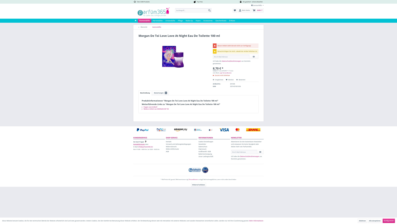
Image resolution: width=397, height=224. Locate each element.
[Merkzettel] (235, 10)
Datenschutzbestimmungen (231, 61)
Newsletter (202, 144)
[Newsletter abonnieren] (260, 152)
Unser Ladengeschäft (205, 156)
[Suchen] (209, 10)
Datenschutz (202, 147)
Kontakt (168, 142)
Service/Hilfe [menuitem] (257, 5)
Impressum (202, 149)
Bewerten (241, 80)
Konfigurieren (389, 221)
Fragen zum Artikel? (150, 107)
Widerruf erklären (198, 185)
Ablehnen (362, 221)
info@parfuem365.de (145, 147)
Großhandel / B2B (204, 151)
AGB (167, 151)
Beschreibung (145, 93)
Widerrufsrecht (171, 147)
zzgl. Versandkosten (226, 73)
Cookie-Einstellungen (205, 142)
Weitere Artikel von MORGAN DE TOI (156, 109)
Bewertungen (160, 93)
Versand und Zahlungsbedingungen (178, 144)
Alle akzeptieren (375, 221)
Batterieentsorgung (205, 154)
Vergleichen (219, 80)
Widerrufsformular (172, 149)
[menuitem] (193, 10)
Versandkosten (193, 179)
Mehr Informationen (256, 221)
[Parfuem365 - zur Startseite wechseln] (153, 13)
